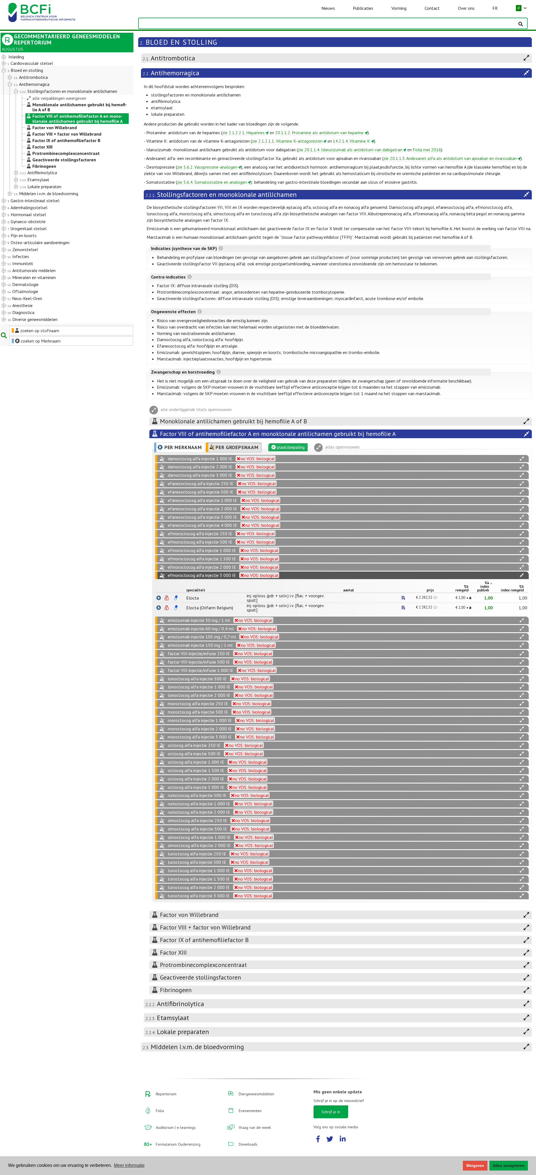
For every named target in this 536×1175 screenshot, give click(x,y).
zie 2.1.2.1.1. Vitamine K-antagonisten (287, 141)
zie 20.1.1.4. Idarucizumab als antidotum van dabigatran (350, 149)
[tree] (62, 188)
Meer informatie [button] (129, 1165)
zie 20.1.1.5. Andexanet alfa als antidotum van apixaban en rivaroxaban (450, 158)
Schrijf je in (331, 1111)
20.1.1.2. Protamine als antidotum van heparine (319, 132)
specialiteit (195, 590)
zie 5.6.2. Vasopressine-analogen (207, 167)
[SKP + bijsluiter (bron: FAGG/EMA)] (176, 598)
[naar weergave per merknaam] (158, 598)
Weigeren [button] (475, 1165)
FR (495, 8)
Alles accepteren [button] (509, 1165)
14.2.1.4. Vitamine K (351, 141)
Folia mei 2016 (427, 149)
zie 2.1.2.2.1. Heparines (243, 132)
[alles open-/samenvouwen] (522, 459)
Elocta (192, 598)
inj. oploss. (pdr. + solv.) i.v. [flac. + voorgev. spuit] (285, 597)
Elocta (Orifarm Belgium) (209, 607)
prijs (430, 590)
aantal (348, 590)
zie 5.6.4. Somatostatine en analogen (212, 182)
